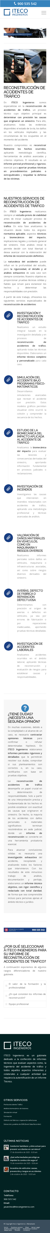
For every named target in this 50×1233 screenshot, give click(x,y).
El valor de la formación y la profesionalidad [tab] (27, 985)
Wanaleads (31, 1224)
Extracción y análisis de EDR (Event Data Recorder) (22, 1124)
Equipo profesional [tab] (19, 1004)
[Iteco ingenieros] (21, 12)
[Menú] (42, 12)
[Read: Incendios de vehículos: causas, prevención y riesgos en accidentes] (6, 1169)
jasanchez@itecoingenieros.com (19, 1206)
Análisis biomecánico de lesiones (16, 1108)
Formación (8, 1116)
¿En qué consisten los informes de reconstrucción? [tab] (27, 996)
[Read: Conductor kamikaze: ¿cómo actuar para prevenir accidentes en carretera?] (6, 1147)
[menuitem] (42, 12)
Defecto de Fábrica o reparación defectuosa (20, 1120)
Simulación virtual (10, 1112)
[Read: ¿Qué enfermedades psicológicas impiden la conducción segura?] (6, 1158)
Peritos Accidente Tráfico (13, 1104)
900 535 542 (27, 3)
